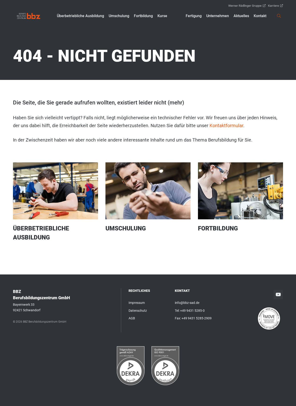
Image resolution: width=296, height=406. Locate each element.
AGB (132, 318)
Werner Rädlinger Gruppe (245, 5)
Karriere (273, 5)
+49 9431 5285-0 (192, 310)
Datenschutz (138, 310)
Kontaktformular (226, 125)
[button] (80, 16)
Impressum (137, 303)
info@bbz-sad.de (187, 303)
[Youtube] (278, 294)
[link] (28, 16)
